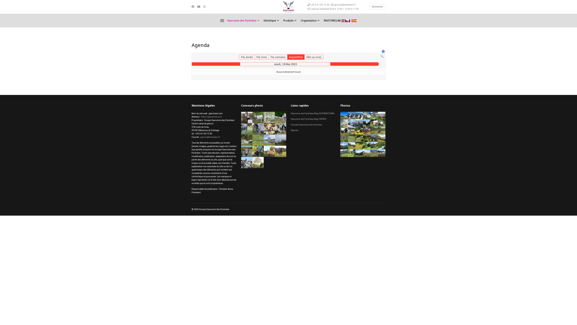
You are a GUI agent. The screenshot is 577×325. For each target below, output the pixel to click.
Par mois (261, 57)
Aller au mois (314, 57)
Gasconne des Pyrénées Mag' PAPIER (308, 119)
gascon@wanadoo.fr (345, 4)
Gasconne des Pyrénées (241, 20)
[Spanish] (355, 20)
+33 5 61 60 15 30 (320, 4)
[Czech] (347, 20)
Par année (247, 57)
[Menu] (222, 20)
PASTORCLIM (332, 20)
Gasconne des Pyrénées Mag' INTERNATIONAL (313, 113)
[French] (351, 20)
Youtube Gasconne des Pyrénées (306, 125)
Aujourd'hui (296, 57)
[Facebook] (193, 6)
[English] (343, 20)
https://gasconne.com (211, 117)
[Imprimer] (383, 51)
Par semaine (278, 57)
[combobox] (377, 7)
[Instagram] (204, 6)
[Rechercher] (382, 56)
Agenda (294, 130)
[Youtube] (198, 6)
